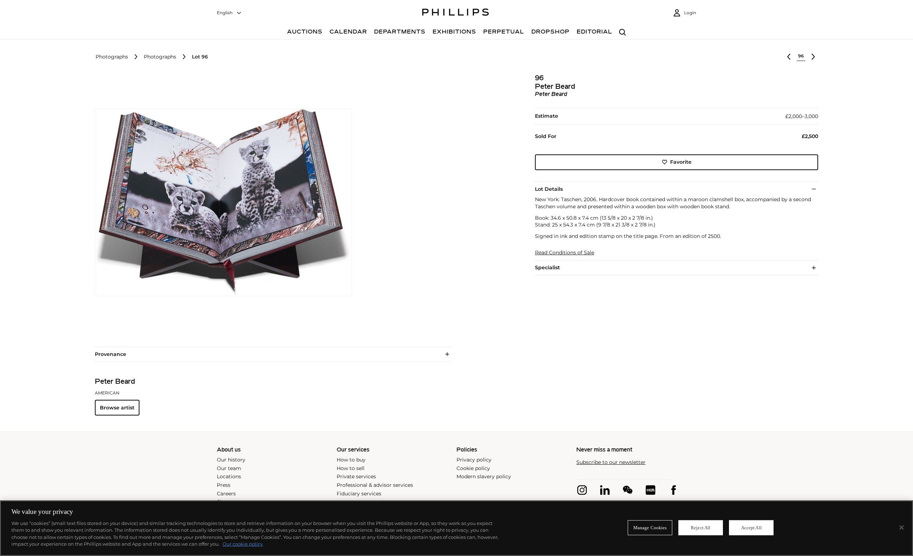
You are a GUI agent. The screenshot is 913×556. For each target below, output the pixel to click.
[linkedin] (605, 490)
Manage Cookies (650, 527)
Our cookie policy (243, 544)
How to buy (351, 459)
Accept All (751, 527)
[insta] (582, 490)
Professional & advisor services (375, 485)
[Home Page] (455, 13)
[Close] (901, 527)
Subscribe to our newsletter (611, 462)
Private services (356, 476)
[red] (650, 490)
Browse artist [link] (117, 407)
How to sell (350, 468)
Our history (231, 459)
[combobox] (229, 13)
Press (223, 485)
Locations (229, 476)
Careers (226, 493)
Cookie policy (473, 468)
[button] (221, 202)
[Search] (622, 32)
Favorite (681, 162)
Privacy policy (473, 459)
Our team (229, 468)
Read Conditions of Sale (564, 253)
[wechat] (627, 490)
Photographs (112, 57)
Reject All (700, 527)
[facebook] (673, 490)
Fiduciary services (359, 493)
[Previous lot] (789, 57)
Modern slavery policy (483, 476)
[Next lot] (813, 57)
